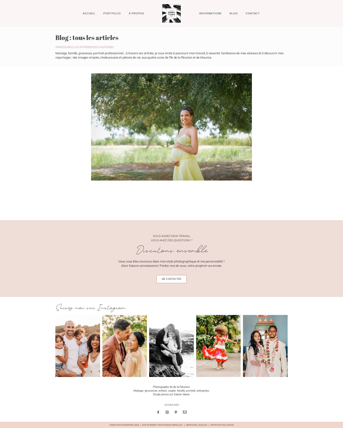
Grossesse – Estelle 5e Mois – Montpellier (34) (171, 127)
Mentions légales (196, 425)
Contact (253, 13)
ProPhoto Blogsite (222, 425)
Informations (210, 13)
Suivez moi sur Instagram (90, 308)
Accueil (89, 13)
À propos (136, 13)
